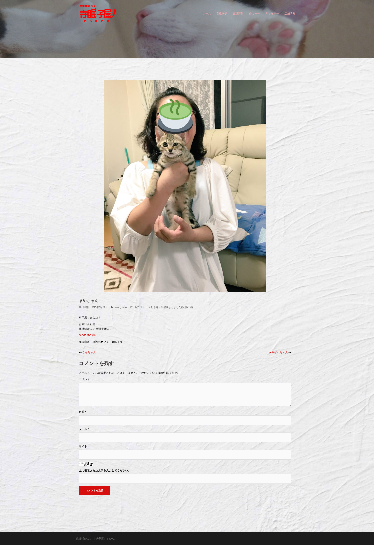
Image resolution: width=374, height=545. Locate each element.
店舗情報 (289, 13)
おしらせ (153, 307)
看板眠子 (221, 13)
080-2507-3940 (87, 335)
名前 (82, 412)
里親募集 (238, 13)
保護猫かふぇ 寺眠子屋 (90, 538)
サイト (83, 446)
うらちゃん (89, 352)
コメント (84, 379)
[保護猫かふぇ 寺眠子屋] (97, 13)
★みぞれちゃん (278, 352)
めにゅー (254, 13)
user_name (121, 307)
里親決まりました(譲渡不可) (177, 307)
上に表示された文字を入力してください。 (105, 470)
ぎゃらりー (272, 13)
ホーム (207, 13)
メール (84, 429)
